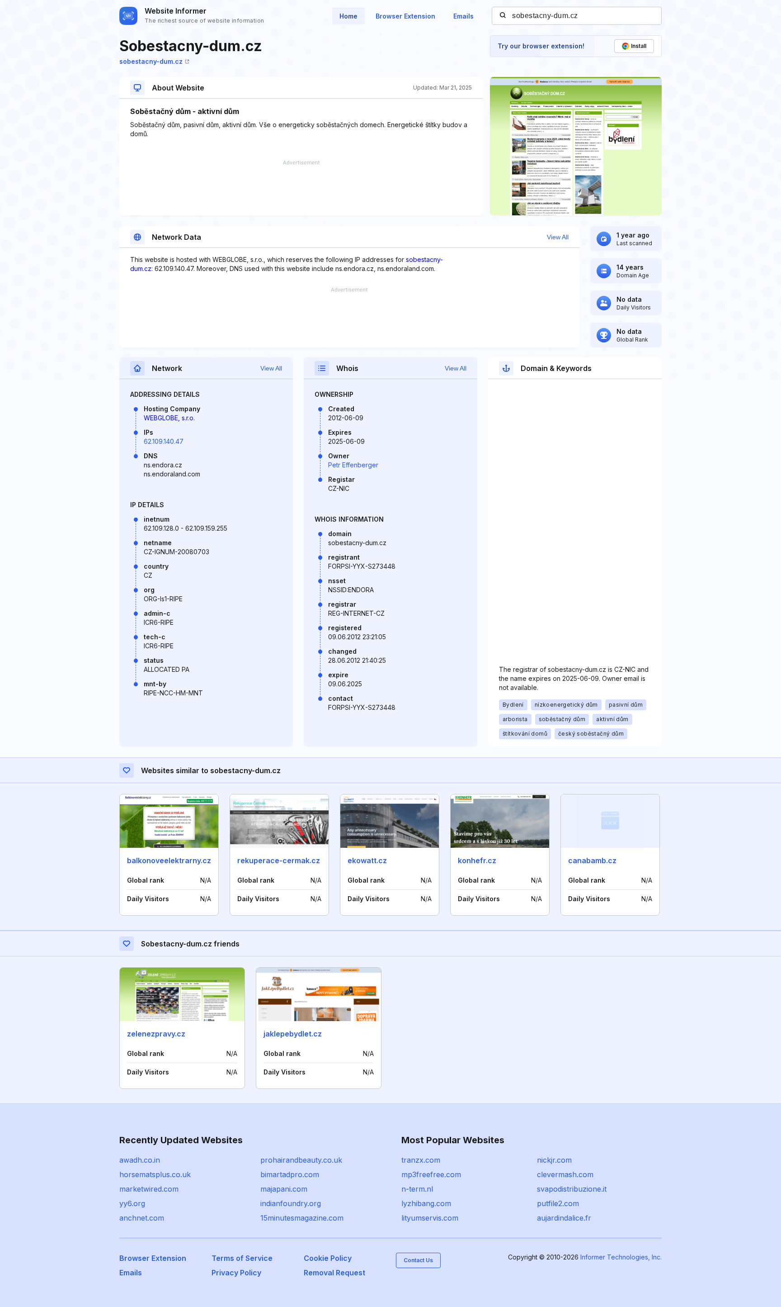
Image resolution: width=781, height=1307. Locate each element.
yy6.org (132, 1203)
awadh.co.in (139, 1159)
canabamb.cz (592, 860)
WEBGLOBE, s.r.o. (169, 418)
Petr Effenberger (353, 465)
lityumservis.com (429, 1217)
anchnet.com (141, 1217)
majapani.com (283, 1188)
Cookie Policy (328, 1258)
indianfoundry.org (290, 1203)
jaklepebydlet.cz (292, 1033)
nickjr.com (554, 1159)
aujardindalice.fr (564, 1217)
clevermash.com (565, 1174)
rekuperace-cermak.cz (278, 860)
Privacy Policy (236, 1272)
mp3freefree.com (431, 1174)
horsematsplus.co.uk (155, 1174)
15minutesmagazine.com (301, 1217)
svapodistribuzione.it (572, 1188)
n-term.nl (417, 1188)
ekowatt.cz (367, 860)
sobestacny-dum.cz (151, 61)
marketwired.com (149, 1188)
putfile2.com (558, 1203)
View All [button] (558, 237)
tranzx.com (420, 1159)
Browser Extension (405, 16)
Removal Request (334, 1272)
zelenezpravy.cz (156, 1033)
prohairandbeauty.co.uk (301, 1159)
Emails (463, 16)
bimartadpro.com (289, 1174)
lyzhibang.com (426, 1203)
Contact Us (418, 1260)
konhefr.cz (477, 860)
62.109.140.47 (163, 441)
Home (348, 16)
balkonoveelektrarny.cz (169, 860)
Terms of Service (242, 1258)
